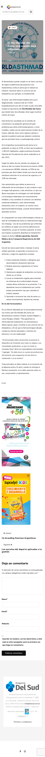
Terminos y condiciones (23, 722)
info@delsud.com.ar (32, 704)
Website (5, 624)
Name (5, 599)
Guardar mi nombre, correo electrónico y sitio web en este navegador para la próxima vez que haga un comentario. (22, 642)
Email (4, 611)
